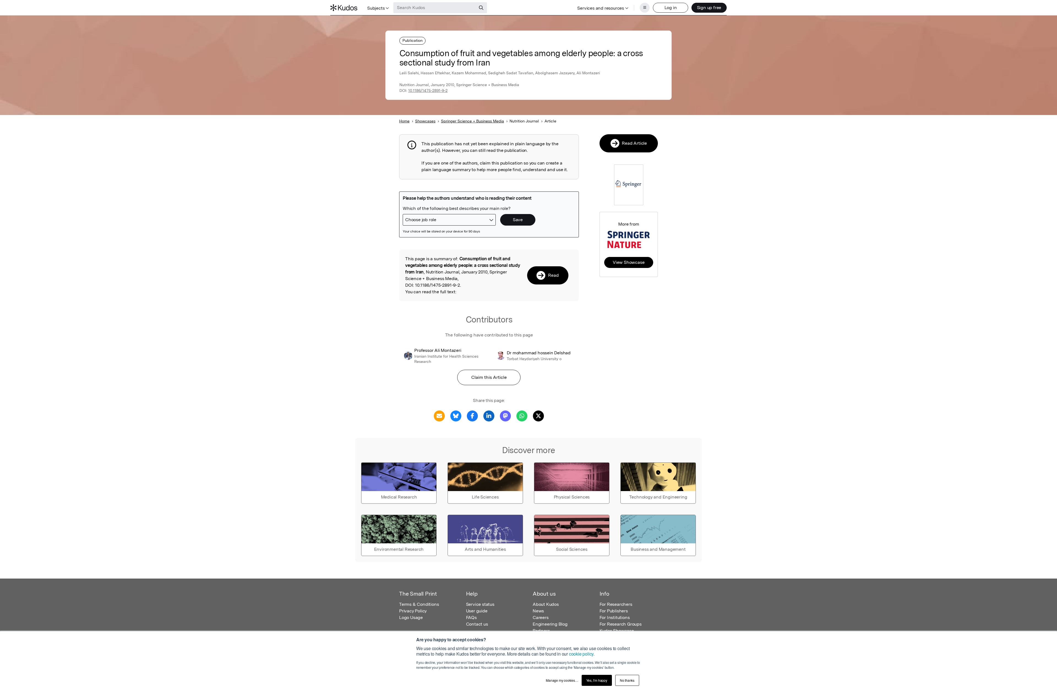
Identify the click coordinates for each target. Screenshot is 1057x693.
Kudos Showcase (617, 630)
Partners (541, 630)
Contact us (477, 624)
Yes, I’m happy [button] (596, 680)
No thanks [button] (627, 680)
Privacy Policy (413, 610)
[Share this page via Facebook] (472, 415)
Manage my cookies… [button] (562, 680)
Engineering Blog (550, 624)
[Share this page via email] (439, 415)
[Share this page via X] (538, 415)
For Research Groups (621, 624)
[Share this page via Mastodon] (505, 415)
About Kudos (546, 604)
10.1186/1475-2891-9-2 (428, 90)
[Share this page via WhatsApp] (522, 415)
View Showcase (628, 262)
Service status (480, 604)
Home (404, 121)
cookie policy (581, 654)
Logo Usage (411, 617)
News (538, 610)
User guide (476, 610)
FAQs (471, 617)
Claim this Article (489, 377)
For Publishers (614, 610)
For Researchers (616, 604)
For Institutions (615, 617)
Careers (541, 617)
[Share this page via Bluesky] (456, 415)
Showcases (425, 121)
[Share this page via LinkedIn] (489, 415)
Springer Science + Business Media (472, 121)
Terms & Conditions (419, 604)
